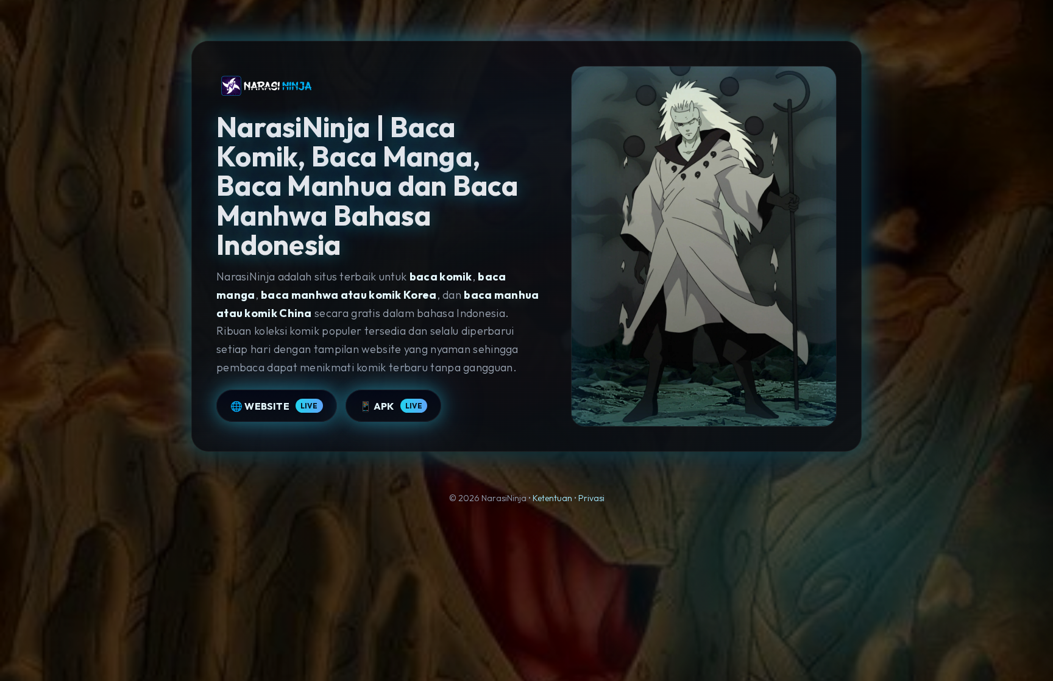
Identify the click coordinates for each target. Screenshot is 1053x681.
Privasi (591, 498)
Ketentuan (552, 498)
